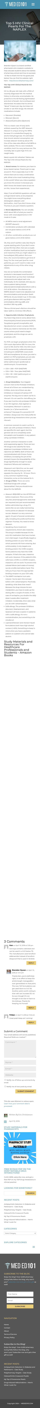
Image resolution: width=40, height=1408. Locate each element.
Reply (31, 963)
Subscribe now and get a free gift (21, 1282)
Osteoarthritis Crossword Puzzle (16, 1213)
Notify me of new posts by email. (19, 1087)
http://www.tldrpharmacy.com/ (21, 81)
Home (6, 1325)
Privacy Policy (9, 1337)
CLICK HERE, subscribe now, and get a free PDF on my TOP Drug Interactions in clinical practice (20, 1179)
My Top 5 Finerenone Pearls (14, 1216)
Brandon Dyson (19, 970)
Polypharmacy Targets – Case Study (17, 1210)
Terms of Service (10, 1334)
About (6, 1331)
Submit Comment (25, 1091)
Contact (7, 1328)
